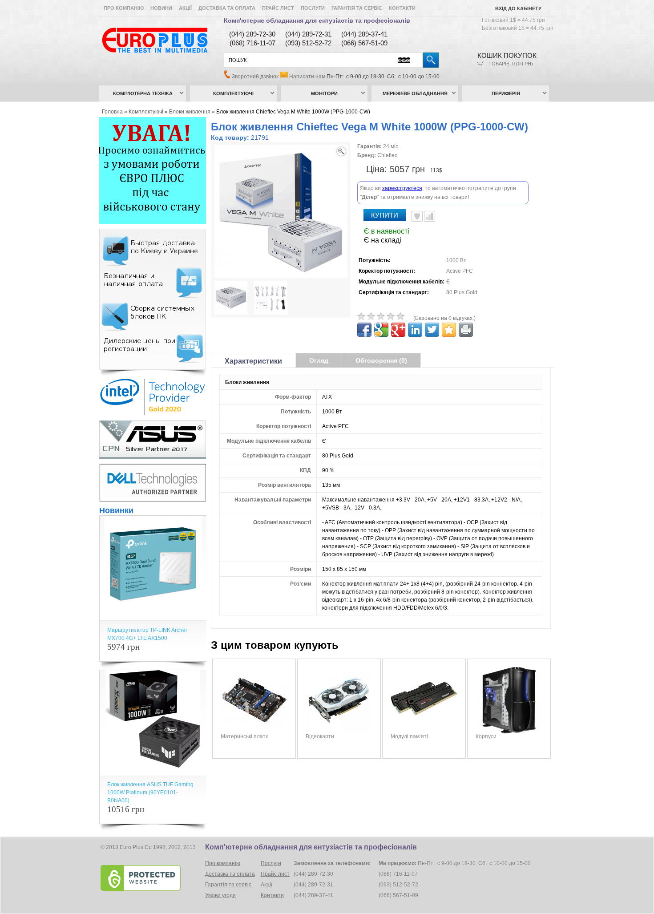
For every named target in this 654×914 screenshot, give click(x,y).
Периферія (506, 93)
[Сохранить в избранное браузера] (449, 330)
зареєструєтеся (402, 188)
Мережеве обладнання (415, 93)
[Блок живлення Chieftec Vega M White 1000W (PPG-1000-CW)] (230, 299)
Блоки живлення (189, 112)
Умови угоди (220, 895)
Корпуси (486, 736)
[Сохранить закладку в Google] (381, 330)
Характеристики (253, 361)
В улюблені (417, 216)
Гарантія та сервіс (356, 8)
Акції (185, 8)
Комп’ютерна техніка (143, 93)
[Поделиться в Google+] (398, 330)
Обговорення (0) (381, 360)
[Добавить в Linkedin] (415, 330)
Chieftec (387, 155)
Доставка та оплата (226, 8)
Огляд (318, 360)
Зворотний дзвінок (255, 76)
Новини (161, 8)
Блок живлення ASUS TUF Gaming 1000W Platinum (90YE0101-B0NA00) (150, 792)
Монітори (324, 93)
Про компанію (124, 8)
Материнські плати (245, 736)
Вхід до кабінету (518, 8)
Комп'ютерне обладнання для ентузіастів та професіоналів (317, 20)
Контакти (402, 8)
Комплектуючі (233, 93)
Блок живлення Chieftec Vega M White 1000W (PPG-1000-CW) (293, 112)
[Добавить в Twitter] (432, 330)
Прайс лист (278, 8)
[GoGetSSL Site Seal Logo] (152, 878)
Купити (384, 215)
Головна (112, 112)
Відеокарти (320, 736)
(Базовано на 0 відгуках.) (444, 318)
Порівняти (429, 216)
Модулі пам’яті (409, 736)
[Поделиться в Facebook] (364, 330)
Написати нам (307, 76)
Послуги (313, 8)
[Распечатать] (466, 330)
